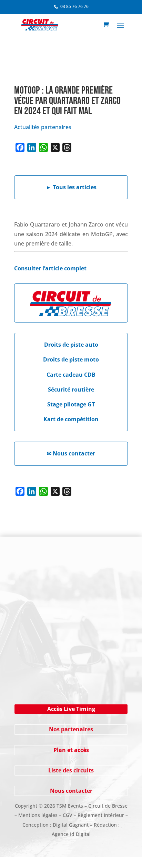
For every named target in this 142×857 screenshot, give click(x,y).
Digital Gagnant (71, 824)
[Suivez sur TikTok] (91, 574)
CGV (67, 815)
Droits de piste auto (71, 344)
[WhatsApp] (43, 147)
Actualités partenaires (42, 127)
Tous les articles (71, 187)
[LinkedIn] (32, 147)
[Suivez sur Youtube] (64, 574)
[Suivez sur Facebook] (36, 574)
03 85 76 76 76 (74, 6)
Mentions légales (38, 815)
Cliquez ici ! (71, 671)
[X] (55, 147)
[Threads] (67, 147)
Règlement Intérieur (101, 815)
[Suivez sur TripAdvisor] (105, 574)
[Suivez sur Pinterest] (77, 574)
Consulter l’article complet (50, 268)
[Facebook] (20, 147)
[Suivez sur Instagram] (50, 574)
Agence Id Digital (71, 834)
